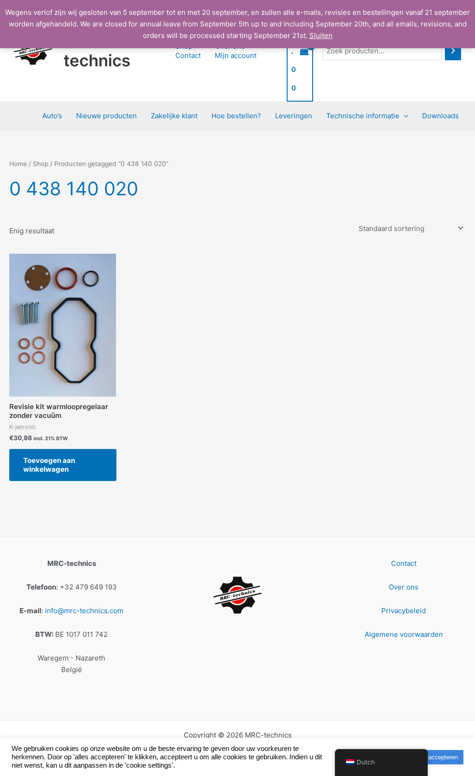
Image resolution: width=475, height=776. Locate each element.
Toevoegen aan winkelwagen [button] (49, 465)
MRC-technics (97, 50)
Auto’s (52, 115)
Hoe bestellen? (236, 115)
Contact (188, 55)
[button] (403, 116)
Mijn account (236, 55)
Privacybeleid (403, 610)
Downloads (440, 115)
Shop (40, 163)
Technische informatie (362, 115)
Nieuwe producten (106, 115)
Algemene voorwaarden (404, 634)
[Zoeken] (453, 50)
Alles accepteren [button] (435, 757)
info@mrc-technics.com (84, 610)
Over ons (403, 587)
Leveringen (293, 115)
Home (18, 163)
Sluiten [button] (321, 35)
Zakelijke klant (174, 115)
